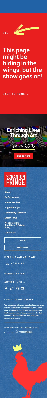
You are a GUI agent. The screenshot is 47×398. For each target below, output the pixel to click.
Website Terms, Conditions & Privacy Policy (14, 225)
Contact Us (10, 232)
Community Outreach (15, 212)
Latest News (10, 217)
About (7, 192)
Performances (11, 197)
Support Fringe (12, 207)
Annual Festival (12, 202)
